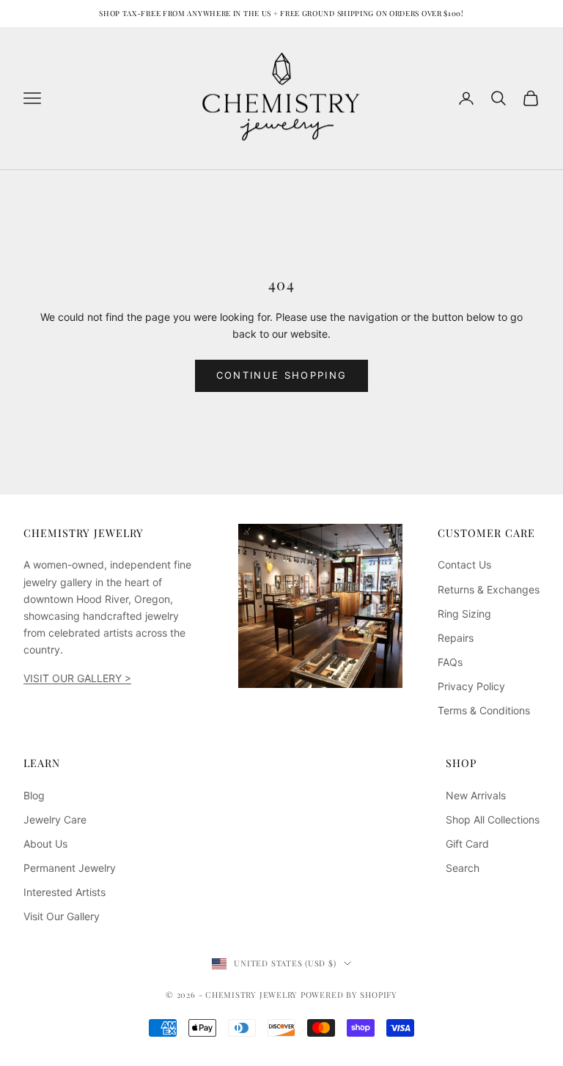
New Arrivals (476, 795)
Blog (34, 795)
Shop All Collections (493, 819)
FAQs (450, 662)
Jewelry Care (55, 819)
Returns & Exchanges (489, 589)
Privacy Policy (471, 686)
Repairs (456, 638)
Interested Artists (64, 892)
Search (462, 868)
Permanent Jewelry (69, 868)
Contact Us (464, 564)
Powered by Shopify (349, 994)
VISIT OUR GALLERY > (77, 678)
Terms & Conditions (484, 710)
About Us (45, 843)
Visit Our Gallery (61, 916)
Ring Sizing (464, 613)
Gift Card (467, 843)
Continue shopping (281, 375)
